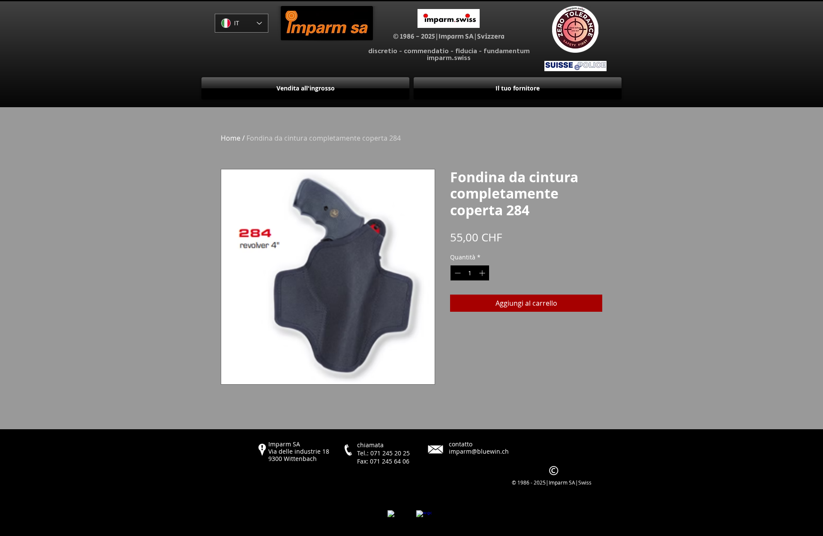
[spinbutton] (470, 272)
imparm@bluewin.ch (479, 451)
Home (230, 138)
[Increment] (483, 272)
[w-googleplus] (424, 518)
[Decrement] (456, 272)
